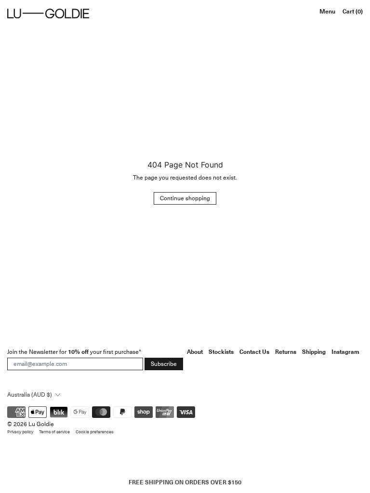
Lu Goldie (41, 424)
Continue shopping (185, 198)
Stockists (221, 352)
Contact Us (254, 352)
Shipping (314, 352)
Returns (285, 352)
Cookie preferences (94, 432)
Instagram (345, 352)
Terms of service (54, 432)
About (195, 352)
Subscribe (164, 364)
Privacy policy (20, 432)
